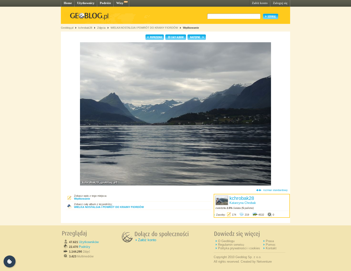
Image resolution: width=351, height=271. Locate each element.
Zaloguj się (280, 3)
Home (68, 3)
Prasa (270, 241)
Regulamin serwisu (231, 244)
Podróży (84, 247)
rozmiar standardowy (275, 190)
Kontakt (271, 248)
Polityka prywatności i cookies (239, 248)
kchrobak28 (85, 27)
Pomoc (271, 244)
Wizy (119, 3)
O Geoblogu (226, 241)
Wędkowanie (191, 27)
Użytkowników (89, 242)
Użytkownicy (86, 3)
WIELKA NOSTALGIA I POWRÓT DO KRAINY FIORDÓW (144, 27)
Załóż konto (260, 3)
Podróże (105, 3)
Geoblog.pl (67, 27)
